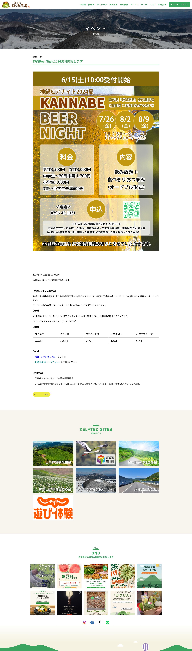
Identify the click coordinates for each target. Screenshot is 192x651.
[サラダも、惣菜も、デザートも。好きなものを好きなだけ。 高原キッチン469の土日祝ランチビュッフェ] (96, 576)
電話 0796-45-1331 (45, 357)
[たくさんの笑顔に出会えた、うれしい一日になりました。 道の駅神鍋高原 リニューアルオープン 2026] (96, 603)
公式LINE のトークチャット (48, 362)
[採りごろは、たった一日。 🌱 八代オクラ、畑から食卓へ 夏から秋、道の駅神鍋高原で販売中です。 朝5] (42, 576)
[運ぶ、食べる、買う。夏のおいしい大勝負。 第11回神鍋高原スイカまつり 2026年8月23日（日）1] (69, 576)
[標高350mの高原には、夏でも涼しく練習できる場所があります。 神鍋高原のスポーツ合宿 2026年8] (149, 576)
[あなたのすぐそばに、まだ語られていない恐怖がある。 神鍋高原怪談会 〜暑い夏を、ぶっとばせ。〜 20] (69, 603)
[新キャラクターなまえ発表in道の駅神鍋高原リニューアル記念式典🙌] (149, 603)
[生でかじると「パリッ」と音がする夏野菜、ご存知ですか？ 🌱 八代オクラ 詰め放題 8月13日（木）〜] (122, 576)
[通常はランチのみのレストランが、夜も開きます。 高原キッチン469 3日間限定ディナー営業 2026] (42, 603)
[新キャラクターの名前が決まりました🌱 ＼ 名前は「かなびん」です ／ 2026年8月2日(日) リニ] (122, 603)
